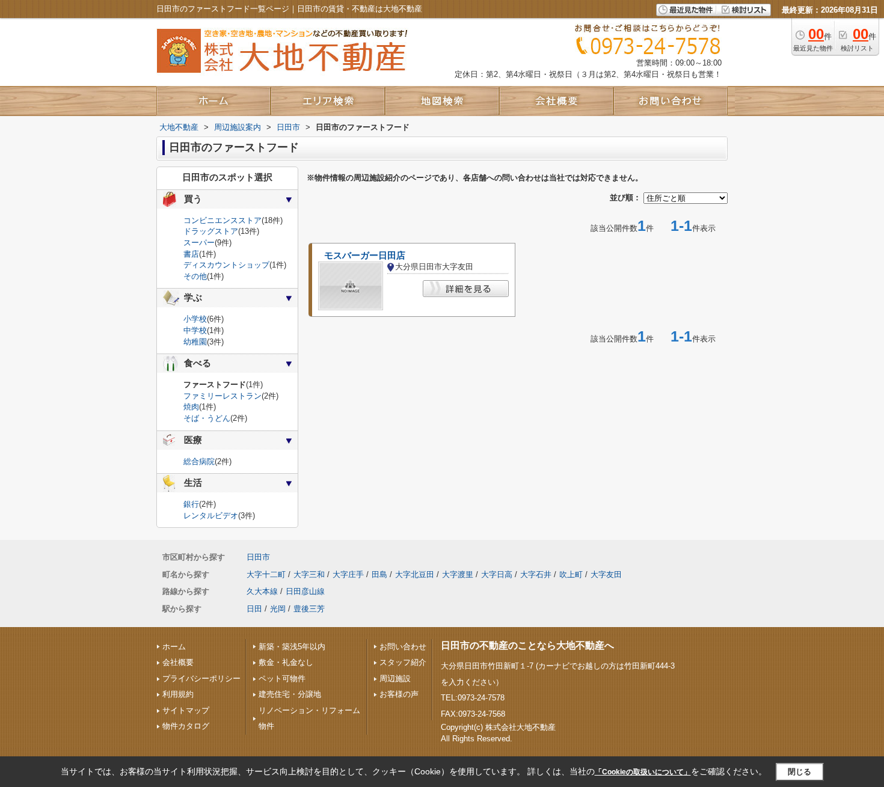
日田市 (258, 557)
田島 (379, 574)
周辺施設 (395, 678)
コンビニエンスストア (222, 220)
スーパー (199, 242)
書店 (191, 254)
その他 (195, 276)
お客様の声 (399, 694)
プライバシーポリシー (201, 678)
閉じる (799, 771)
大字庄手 (348, 574)
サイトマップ (185, 710)
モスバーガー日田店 (364, 255)
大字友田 (606, 574)
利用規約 (178, 694)
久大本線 (262, 591)
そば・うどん (206, 418)
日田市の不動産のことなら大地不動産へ (527, 645)
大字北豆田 (414, 574)
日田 (254, 608)
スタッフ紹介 (402, 662)
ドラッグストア (210, 231)
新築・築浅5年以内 (292, 646)
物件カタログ (185, 725)
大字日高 (496, 574)
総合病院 (199, 461)
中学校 (195, 330)
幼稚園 (195, 341)
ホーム (174, 646)
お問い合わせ (402, 646)
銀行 (191, 504)
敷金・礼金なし (286, 662)
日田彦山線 (305, 591)
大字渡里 (457, 574)
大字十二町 (266, 574)
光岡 (278, 608)
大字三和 (309, 574)
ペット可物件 (282, 678)
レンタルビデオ (210, 515)
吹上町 (571, 574)
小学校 (195, 318)
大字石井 (535, 574)
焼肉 (191, 406)
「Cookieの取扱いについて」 (643, 772)
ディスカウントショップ (226, 264)
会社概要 (178, 662)
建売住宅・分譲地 (290, 694)
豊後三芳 (309, 608)
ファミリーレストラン (222, 395)
